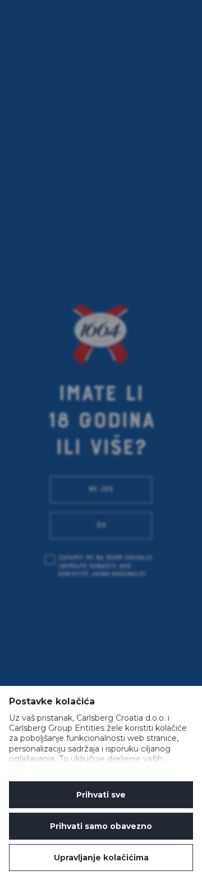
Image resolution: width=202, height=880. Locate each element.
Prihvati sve (101, 795)
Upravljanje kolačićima (101, 858)
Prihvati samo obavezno (101, 826)
